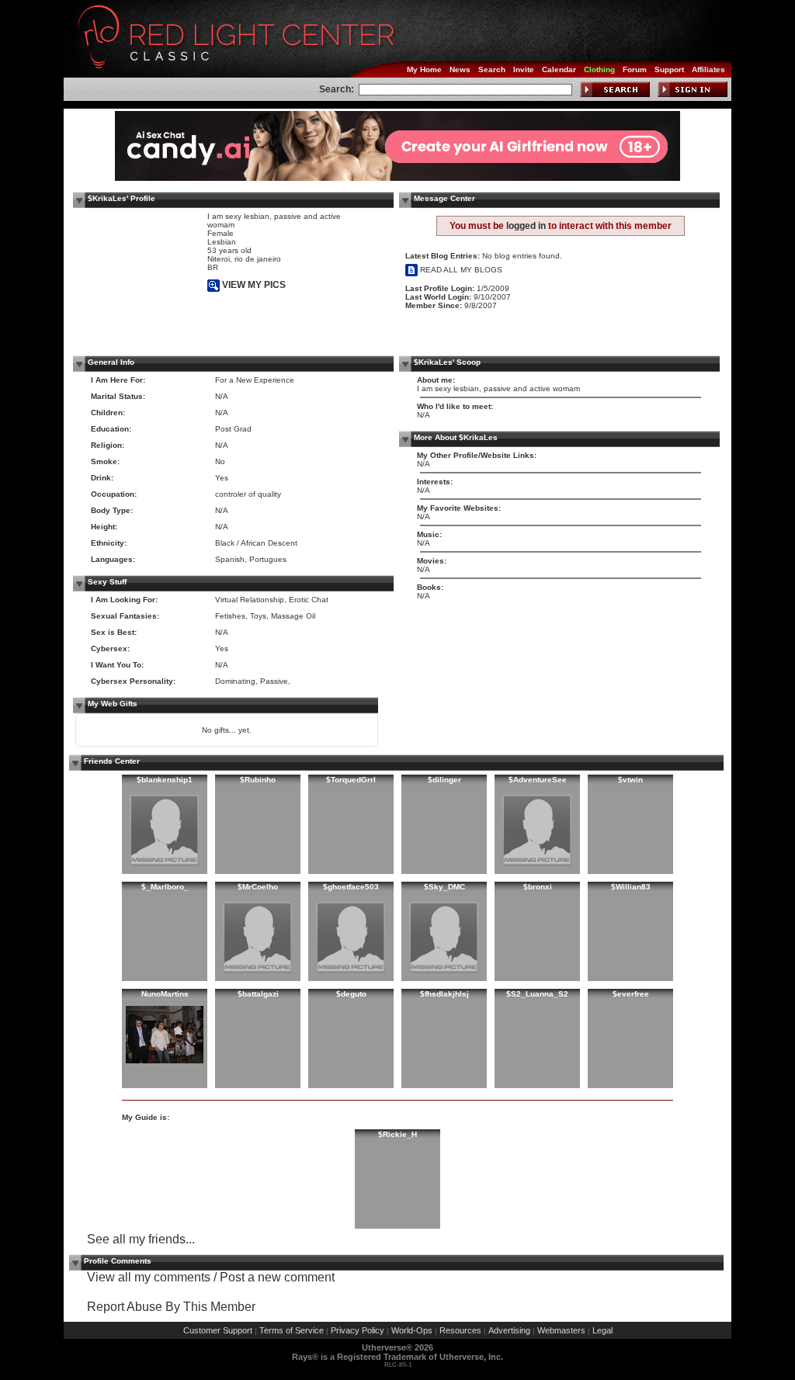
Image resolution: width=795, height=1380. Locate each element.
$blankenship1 (165, 779)
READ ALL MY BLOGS (460, 269)
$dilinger (444, 779)
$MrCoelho (258, 886)
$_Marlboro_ (165, 886)
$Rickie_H (397, 1134)
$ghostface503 (351, 886)
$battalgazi (258, 994)
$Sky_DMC (444, 886)
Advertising (509, 1330)
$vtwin (630, 779)
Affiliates (708, 69)
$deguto (351, 994)
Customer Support (217, 1330)
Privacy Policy (357, 1330)
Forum (635, 69)
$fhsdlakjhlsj (444, 994)
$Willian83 (631, 886)
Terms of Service (291, 1330)
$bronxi (537, 886)
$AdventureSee (538, 779)
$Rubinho (258, 779)
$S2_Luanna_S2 (537, 994)
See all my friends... (141, 1239)
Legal (602, 1330)
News (460, 69)
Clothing (599, 69)
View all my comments (148, 1277)
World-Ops (411, 1330)
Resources (460, 1330)
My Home (424, 69)
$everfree (631, 994)
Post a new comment (277, 1277)
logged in (526, 225)
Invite (523, 69)
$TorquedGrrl (351, 779)
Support (669, 69)
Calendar (559, 69)
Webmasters (561, 1330)
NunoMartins (165, 994)
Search (491, 69)
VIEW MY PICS (253, 284)
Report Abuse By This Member (171, 1306)
